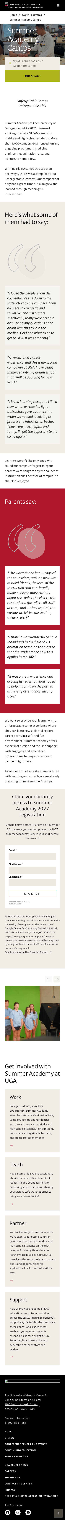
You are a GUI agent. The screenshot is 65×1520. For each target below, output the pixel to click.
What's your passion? (28, 61)
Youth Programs (32, 14)
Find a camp (32, 75)
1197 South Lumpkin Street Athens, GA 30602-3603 (21, 1406)
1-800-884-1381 (15, 1422)
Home (13, 14)
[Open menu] (58, 5)
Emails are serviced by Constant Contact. (27, 952)
